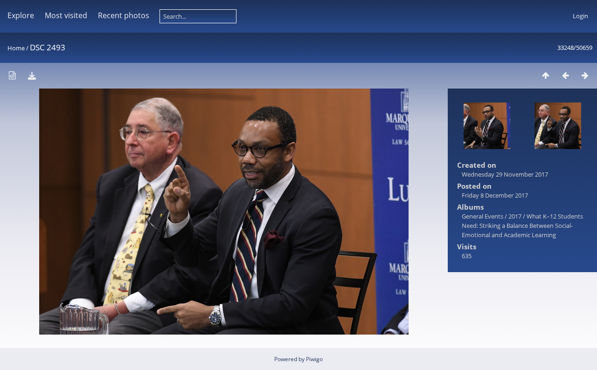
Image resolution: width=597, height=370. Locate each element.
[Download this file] (32, 75)
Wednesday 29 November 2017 (505, 174)
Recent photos (123, 15)
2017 (514, 216)
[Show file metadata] (12, 75)
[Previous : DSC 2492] (565, 75)
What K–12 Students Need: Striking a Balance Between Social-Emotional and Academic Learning (522, 225)
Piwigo (314, 359)
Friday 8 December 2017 (495, 195)
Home (16, 48)
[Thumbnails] (545, 75)
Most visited (66, 15)
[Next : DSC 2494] (585, 75)
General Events (482, 216)
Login (580, 16)
